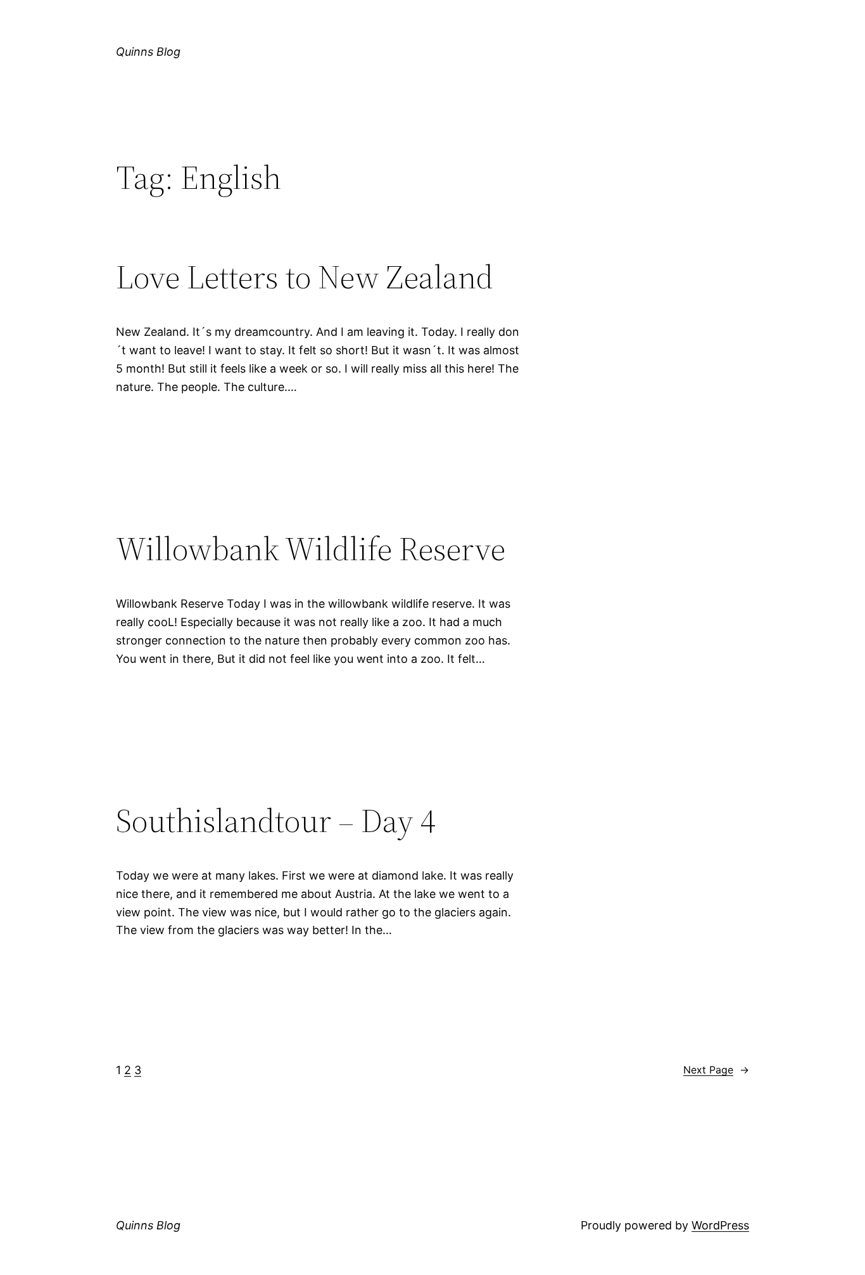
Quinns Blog (148, 51)
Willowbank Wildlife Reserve (310, 549)
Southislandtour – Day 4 (276, 821)
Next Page (716, 1069)
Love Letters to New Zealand (304, 277)
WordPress (720, 1225)
